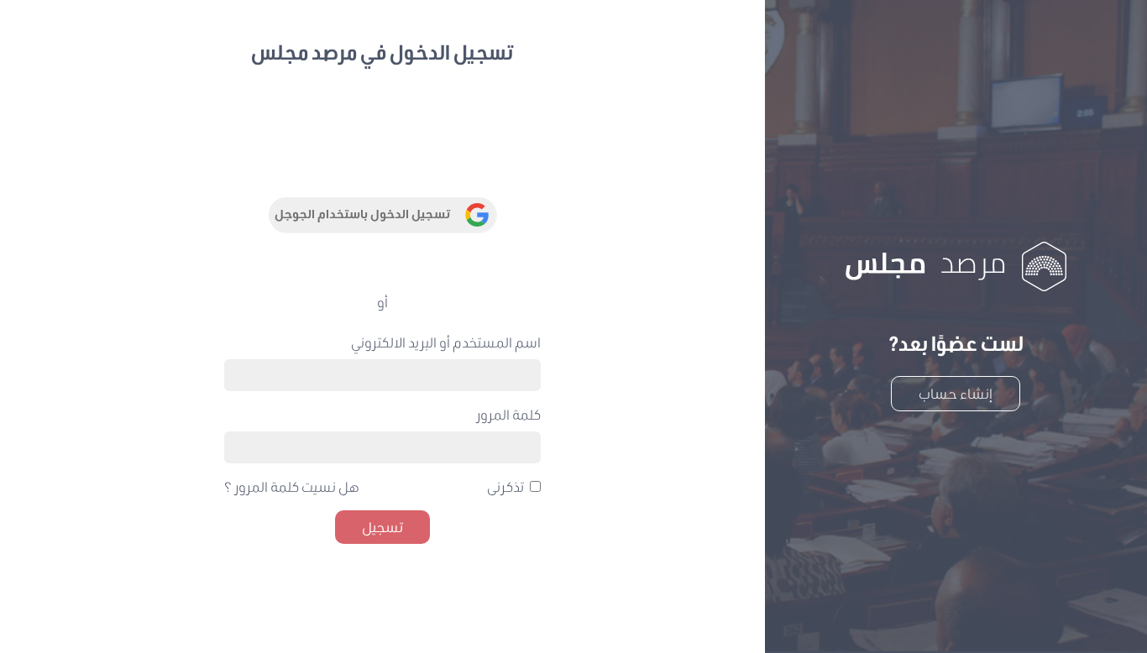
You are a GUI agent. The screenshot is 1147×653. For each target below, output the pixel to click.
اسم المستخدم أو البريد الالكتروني (446, 342)
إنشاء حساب (955, 393)
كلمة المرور (508, 414)
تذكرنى (505, 486)
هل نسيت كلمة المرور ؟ (291, 486)
